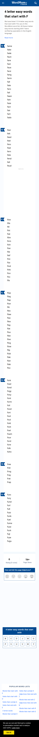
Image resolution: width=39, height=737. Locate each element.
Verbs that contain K (26, 691)
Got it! (8, 732)
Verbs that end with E (9, 706)
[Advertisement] (19, 189)
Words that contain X (9, 714)
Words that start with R (27, 708)
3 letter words (7, 711)
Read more (9, 38)
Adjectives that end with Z (28, 695)
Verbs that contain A (9, 702)
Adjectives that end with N (28, 704)
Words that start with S (27, 711)
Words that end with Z (27, 700)
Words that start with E (10, 692)
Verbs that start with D (9, 698)
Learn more (16, 728)
